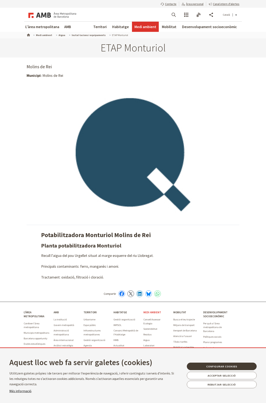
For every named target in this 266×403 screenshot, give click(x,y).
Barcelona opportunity (35, 338)
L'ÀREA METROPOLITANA (34, 314)
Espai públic (90, 325)
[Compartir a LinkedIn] (139, 293)
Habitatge (120, 26)
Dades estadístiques (34, 343)
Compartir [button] (211, 15)
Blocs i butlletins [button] (198, 15)
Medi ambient (145, 26)
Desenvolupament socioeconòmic (209, 26)
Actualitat (118, 345)
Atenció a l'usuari (182, 336)
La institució (60, 319)
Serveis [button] (186, 15)
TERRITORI (90, 312)
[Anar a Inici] (28, 34)
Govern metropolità (64, 325)
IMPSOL (117, 325)
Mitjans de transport (184, 325)
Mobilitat (169, 26)
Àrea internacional (64, 340)
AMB (67, 26)
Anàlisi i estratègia (63, 345)
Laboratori (148, 345)
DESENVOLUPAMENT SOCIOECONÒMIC (215, 314)
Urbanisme (89, 319)
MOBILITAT (179, 312)
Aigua (146, 340)
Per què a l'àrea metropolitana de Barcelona (212, 327)
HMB (115, 340)
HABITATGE (120, 312)
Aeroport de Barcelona (185, 330)
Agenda (88, 345)
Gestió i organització (94, 340)
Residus (147, 334)
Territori (100, 26)
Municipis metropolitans (36, 332)
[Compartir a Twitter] (130, 293)
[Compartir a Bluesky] (148, 293)
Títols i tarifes (180, 341)
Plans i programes (212, 342)
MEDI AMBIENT (152, 312)
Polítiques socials (212, 336)
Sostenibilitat (150, 328)
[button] (168, 3)
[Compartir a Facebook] (121, 293)
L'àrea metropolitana (42, 26)
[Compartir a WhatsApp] (157, 293)
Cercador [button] (173, 15)
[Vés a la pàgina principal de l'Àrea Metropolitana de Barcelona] (51, 14)
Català (226, 14)
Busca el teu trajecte (184, 319)
